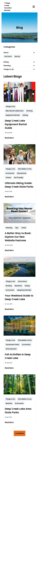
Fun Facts (8, 56)
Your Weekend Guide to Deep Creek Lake (19, 297)
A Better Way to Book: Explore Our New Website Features (18, 237)
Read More (9, 138)
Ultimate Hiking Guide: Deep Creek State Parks (19, 184)
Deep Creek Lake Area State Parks (18, 410)
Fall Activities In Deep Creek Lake (18, 356)
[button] (20, 52)
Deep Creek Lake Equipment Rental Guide (16, 124)
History (17, 56)
